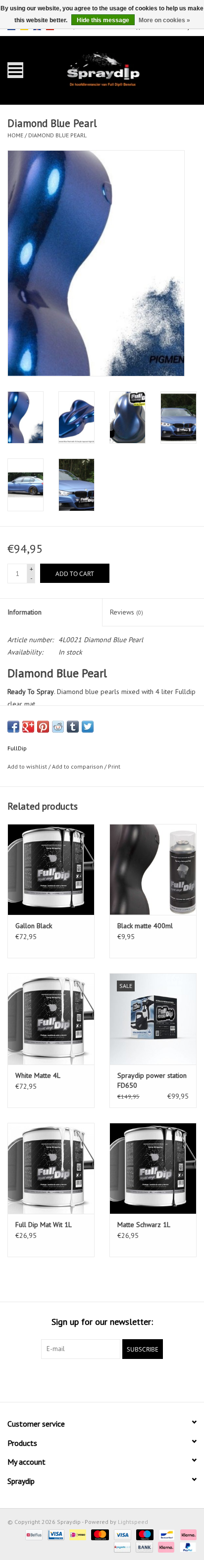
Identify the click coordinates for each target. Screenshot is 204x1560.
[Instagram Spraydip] (111, 1379)
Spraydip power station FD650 (152, 1080)
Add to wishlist (27, 766)
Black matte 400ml (145, 925)
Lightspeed (133, 1521)
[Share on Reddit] (58, 727)
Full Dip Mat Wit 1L (43, 1224)
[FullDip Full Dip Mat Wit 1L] (51, 1168)
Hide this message (103, 20)
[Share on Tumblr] (73, 727)
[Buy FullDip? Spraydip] (117, 69)
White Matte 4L (37, 1075)
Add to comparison (78, 766)
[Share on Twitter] (88, 727)
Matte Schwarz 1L (143, 1224)
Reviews (126, 612)
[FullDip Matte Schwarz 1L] (153, 1168)
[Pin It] (43, 727)
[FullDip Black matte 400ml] (153, 869)
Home (15, 135)
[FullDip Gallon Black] (51, 869)
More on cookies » (164, 20)
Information (24, 612)
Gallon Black (33, 925)
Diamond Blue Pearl (57, 135)
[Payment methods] (33, 1534)
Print (114, 766)
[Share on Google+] (28, 727)
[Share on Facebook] (13, 727)
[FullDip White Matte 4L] (51, 1018)
